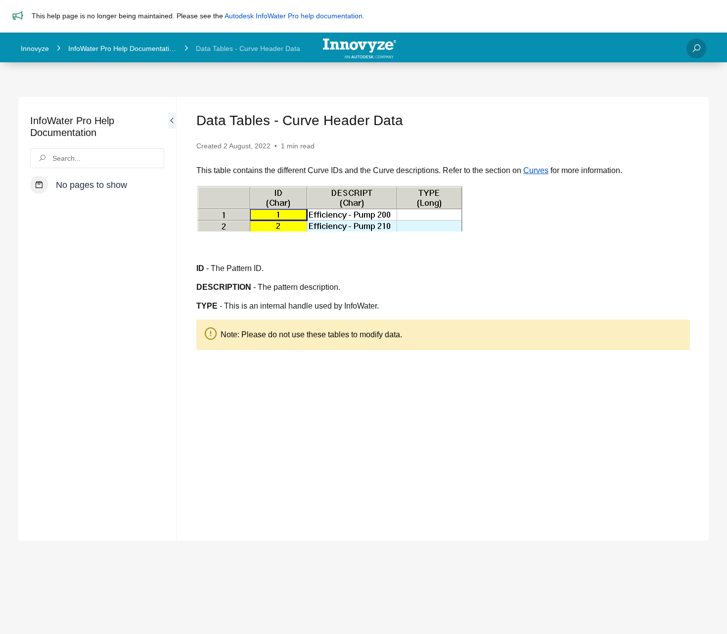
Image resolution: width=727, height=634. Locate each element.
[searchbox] (97, 158)
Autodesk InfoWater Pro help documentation (294, 16)
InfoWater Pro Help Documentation (122, 48)
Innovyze (35, 48)
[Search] (696, 48)
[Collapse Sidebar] (172, 319)
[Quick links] (359, 48)
